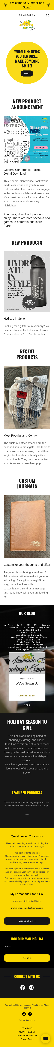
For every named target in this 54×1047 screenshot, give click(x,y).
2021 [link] (28, 625)
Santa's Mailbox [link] (33, 639)
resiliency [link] (37, 649)
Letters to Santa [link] (28, 632)
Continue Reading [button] (27, 695)
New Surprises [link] (17, 637)
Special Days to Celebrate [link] (28, 642)
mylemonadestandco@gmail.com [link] (27, 908)
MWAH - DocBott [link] (27, 1032)
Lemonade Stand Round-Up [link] (28, 630)
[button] (7, 15)
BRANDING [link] (27, 1028)
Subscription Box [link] (21, 644)
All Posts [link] (9, 625)
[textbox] (27, 946)
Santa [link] (19, 639)
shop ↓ (27, 73)
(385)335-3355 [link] (27, 15)
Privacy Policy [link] (27, 1039)
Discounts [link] (13, 627)
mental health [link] (14, 647)
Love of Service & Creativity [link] (29, 635)
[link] (47, 15)
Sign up (27, 958)
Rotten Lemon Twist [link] (37, 637)
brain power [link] (38, 644)
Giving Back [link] (43, 627)
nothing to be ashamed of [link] (37, 647)
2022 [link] (36, 625)
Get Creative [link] (28, 627)
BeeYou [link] (46, 625)
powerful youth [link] (23, 649)
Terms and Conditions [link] (27, 1035)
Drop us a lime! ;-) (27, 921)
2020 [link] (19, 625)
